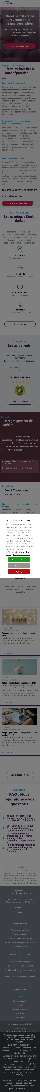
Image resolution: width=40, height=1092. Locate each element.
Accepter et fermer (19, 560)
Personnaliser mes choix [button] (21, 555)
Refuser (19, 572)
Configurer (19, 566)
